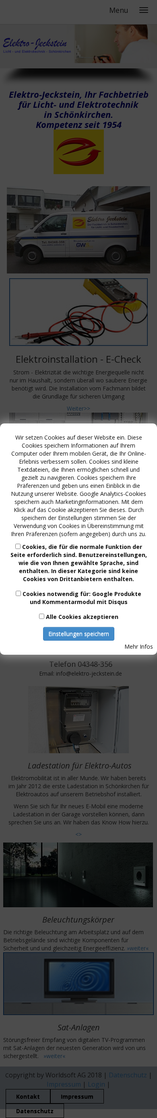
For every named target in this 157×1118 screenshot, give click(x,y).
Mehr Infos (138, 646)
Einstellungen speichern (78, 633)
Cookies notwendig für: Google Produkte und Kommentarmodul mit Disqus (82, 598)
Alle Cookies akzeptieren (82, 617)
